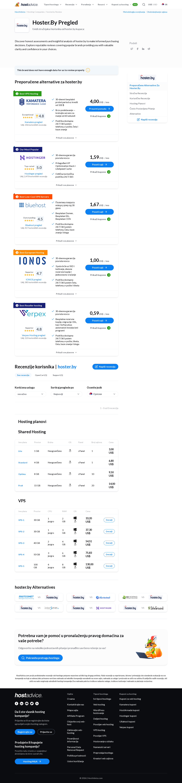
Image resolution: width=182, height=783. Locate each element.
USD (152, 4)
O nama (71, 698)
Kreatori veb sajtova (103, 758)
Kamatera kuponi (127, 704)
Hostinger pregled (34, 173)
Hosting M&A (30, 761)
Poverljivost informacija (73, 740)
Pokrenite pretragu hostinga (42, 658)
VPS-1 (21, 520)
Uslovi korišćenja (75, 761)
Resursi (101, 4)
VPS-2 (21, 531)
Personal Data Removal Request (75, 748)
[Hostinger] (32, 158)
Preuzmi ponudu (97, 108)
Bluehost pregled (33, 225)
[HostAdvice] (26, 4)
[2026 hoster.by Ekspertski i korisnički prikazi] (132, 49)
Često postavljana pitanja (142, 108)
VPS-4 (21, 554)
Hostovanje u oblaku (103, 741)
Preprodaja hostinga (103, 752)
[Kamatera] (32, 102)
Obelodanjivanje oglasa (157, 12)
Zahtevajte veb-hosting (75, 731)
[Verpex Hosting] (32, 314)
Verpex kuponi (126, 727)
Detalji (109, 520)
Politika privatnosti (76, 755)
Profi (20, 485)
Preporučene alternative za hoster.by (144, 86)
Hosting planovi (137, 103)
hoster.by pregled (55, 22)
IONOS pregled (33, 279)
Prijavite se (46, 731)
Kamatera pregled (33, 122)
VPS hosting (99, 730)
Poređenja (86, 4)
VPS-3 (21, 543)
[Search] (143, 4)
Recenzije (69, 4)
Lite (20, 451)
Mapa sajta (72, 710)
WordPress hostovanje (98, 711)
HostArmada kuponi (129, 710)
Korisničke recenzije (140, 98)
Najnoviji (58, 394)
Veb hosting (99, 704)
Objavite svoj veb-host (76, 723)
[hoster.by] (22, 25)
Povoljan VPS (99, 735)
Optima (22, 474)
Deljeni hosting (100, 718)
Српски (97, 394)
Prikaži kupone (99, 116)
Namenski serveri (101, 747)
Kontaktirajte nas (75, 704)
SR (166, 4)
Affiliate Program (75, 715)
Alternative (135, 113)
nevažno (22, 394)
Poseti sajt (97, 164)
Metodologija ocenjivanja (134, 12)
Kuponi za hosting (124, 4)
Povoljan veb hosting (103, 724)
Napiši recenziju (107, 366)
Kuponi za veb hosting (130, 698)
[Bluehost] (32, 205)
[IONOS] (32, 261)
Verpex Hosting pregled (33, 335)
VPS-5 (21, 566)
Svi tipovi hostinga (102, 698)
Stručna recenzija (138, 93)
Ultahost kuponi (127, 721)
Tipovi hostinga (51, 4)
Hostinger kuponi (127, 715)
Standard (22, 462)
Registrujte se (25, 731)
